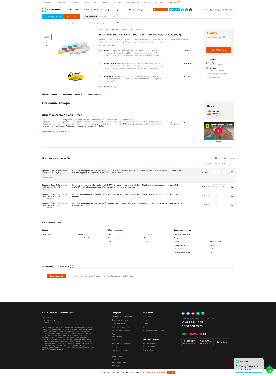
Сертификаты (133, 2)
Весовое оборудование (121, 330)
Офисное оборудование (121, 350)
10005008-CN (47, 189)
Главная (45, 23)
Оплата (86, 2)
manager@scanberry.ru (110, 10)
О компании (47, 2)
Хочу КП (175, 10)
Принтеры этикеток (119, 323)
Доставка (74, 2)
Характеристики (94, 94)
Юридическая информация (153, 330)
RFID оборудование (119, 340)
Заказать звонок (160, 10)
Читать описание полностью (54, 132)
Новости (106, 2)
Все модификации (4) (108, 87)
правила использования (156, 372)
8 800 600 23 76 (91, 10)
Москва (220, 59)
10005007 (46, 175)
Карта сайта (148, 350)
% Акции (158, 2)
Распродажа (72, 16)
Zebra (130, 30)
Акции (145, 323)
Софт (95, 2)
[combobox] (219, 164)
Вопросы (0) (66, 266)
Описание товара (49, 94)
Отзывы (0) (48, 266)
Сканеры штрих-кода (120, 320)
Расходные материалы (76, 23)
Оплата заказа (149, 346)
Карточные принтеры (120, 327)
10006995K (46, 198)
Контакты (118, 2)
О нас (145, 320)
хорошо (171, 372)
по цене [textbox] (215, 164)
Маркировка (172, 2)
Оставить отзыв (56, 276)
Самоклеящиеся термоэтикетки (101, 23)
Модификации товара (72, 94)
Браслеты (148, 234)
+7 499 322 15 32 (74, 10)
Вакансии (61, 2)
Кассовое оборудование (121, 343)
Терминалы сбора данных (122, 316)
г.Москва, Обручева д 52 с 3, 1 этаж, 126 (217, 10)
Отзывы (146, 2)
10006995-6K (47, 207)
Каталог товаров (58, 23)
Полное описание (106, 45)
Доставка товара (150, 343)
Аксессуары (116, 366)
